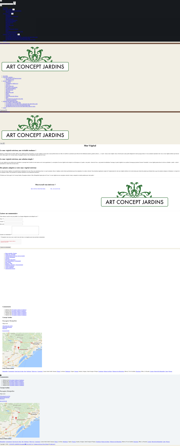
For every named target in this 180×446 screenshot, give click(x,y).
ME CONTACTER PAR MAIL (38, 188)
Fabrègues (29, 371)
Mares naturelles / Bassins (11, 253)
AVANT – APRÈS (7, 81)
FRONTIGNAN (9, 90)
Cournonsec (40, 371)
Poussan (76, 371)
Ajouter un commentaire (6, 234)
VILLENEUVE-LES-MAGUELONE (14, 98)
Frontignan (100, 371)
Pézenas (170, 371)
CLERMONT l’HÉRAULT (12, 83)
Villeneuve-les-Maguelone (118, 371)
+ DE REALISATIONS (11, 100)
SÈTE (7, 97)
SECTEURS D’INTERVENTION (13, 78)
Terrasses (7, 258)
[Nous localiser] (22, 367)
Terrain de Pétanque (9, 266)
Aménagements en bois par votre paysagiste (15, 255)
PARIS (7, 93)
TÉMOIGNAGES (10, 79)
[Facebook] (0, 375)
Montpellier (5, 371)
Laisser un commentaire (5, 247)
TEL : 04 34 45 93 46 (5, 43)
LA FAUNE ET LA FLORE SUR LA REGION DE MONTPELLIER (22, 104)
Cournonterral (11, 371)
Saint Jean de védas (19, 371)
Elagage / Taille (8, 263)
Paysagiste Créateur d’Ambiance (19, 309)
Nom (1, 219)
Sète (25, 371)
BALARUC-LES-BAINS (11, 87)
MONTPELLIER (10, 92)
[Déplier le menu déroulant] (13, 77)
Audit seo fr (52, 444)
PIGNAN (8, 95)
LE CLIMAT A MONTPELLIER (13, 102)
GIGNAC (8, 84)
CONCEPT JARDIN (7, 77)
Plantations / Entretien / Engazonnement (14, 264)
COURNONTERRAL (11, 88)
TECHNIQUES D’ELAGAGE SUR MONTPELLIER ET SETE (20, 106)
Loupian (152, 371)
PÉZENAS (8, 82)
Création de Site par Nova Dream (41, 444)
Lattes (166, 371)
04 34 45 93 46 (5, 330)
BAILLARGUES (10, 86)
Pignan (58, 371)
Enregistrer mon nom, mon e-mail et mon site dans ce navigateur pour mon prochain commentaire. (23, 237)
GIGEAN (8, 91)
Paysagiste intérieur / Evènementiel (13, 261)
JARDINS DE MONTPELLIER (10, 101)
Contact (4, 107)
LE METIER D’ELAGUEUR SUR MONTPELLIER (18, 105)
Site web (2, 224)
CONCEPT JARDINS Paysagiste (17, 444)
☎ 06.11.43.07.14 (29, 444)
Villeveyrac (34, 371)
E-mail (2, 221)
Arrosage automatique (10, 257)
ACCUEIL (5, 76)
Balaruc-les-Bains (108, 371)
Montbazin (67, 371)
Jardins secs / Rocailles (10, 254)
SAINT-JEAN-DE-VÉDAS (12, 96)
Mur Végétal (8, 262)
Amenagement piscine (10, 268)
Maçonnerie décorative (10, 259)
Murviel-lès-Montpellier (159, 371)
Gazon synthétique (9, 267)
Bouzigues (138, 371)
